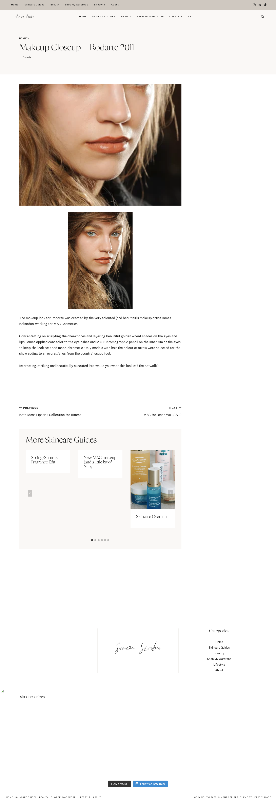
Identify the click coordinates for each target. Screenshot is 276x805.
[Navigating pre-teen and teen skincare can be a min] (242, 743)
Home (14, 4)
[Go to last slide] (30, 493)
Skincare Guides (34, 4)
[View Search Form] (262, 16)
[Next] (170, 493)
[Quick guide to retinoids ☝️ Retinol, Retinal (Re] (103, 743)
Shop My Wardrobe (76, 4)
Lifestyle (99, 4)
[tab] (92, 540)
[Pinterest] (259, 5)
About (115, 4)
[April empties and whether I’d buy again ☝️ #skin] (172, 743)
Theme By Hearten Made (255, 797)
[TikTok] (265, 5)
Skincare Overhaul (152, 517)
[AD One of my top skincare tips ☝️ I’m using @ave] (33, 743)
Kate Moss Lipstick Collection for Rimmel (50, 411)
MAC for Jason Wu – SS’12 (162, 411)
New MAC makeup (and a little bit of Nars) (100, 462)
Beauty (55, 4)
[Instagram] (254, 5)
